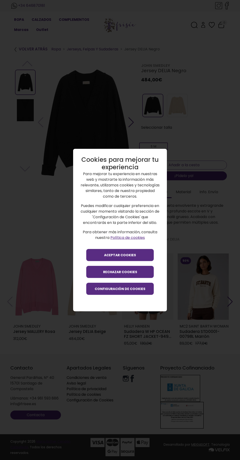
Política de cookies (127, 237)
